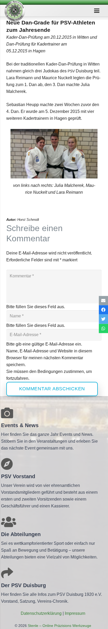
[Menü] (97, 10)
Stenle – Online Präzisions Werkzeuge (59, 625)
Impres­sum (75, 613)
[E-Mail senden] (103, 300)
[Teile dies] (103, 309)
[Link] (14, 10)
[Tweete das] (103, 319)
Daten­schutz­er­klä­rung (41, 613)
